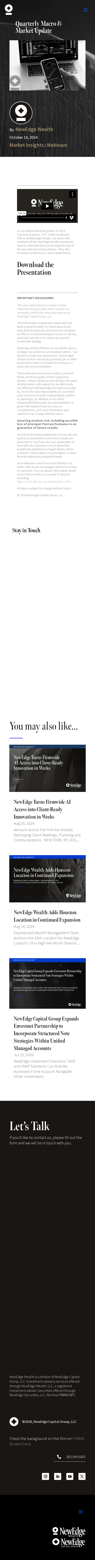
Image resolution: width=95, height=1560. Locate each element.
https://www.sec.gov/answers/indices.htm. (44, 481)
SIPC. (72, 1395)
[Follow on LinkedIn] (57, 1476)
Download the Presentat (35, 268)
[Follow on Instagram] (45, 1476)
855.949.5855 (76, 1457)
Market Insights (27, 145)
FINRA (63, 1395)
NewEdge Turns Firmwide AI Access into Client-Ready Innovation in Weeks (42, 809)
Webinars (57, 145)
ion (46, 272)
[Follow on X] (82, 1476)
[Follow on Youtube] (69, 1476)
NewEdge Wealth (34, 129)
